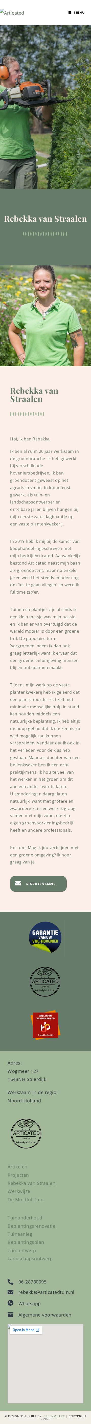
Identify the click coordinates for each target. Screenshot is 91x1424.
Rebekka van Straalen (31, 1183)
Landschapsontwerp (30, 1258)
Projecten (18, 1175)
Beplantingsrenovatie (31, 1226)
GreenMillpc (54, 1416)
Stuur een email (40, 884)
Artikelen (18, 1167)
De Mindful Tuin (26, 1199)
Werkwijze (19, 1191)
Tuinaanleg (20, 1234)
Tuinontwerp (22, 1250)
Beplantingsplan (26, 1242)
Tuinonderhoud (25, 1218)
